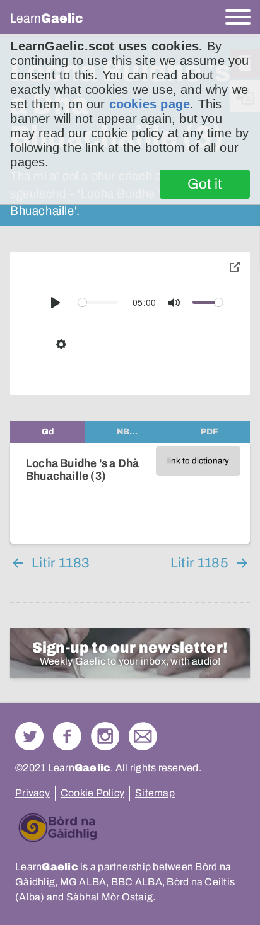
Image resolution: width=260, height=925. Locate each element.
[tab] (47, 432)
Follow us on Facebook (67, 736)
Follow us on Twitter (29, 736)
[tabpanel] (130, 493)
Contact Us (143, 736)
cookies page (149, 104)
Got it (204, 184)
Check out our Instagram (105, 736)
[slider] (98, 302)
